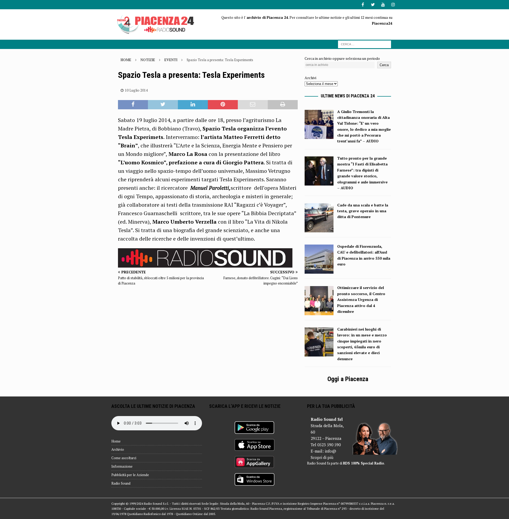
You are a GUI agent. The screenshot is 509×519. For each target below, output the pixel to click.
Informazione (122, 466)
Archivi (310, 77)
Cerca (384, 65)
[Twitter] (373, 4)
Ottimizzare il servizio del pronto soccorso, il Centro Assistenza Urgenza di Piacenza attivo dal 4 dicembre (361, 299)
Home (116, 441)
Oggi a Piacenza (347, 379)
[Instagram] (393, 4)
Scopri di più (322, 457)
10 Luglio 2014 (136, 90)
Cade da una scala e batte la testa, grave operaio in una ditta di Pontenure (362, 210)
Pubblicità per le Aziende (130, 474)
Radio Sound (120, 483)
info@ (330, 451)
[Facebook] (362, 4)
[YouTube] (383, 4)
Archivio (117, 449)
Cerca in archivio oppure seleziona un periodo (342, 58)
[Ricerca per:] (364, 43)
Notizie (148, 59)
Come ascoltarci (123, 457)
